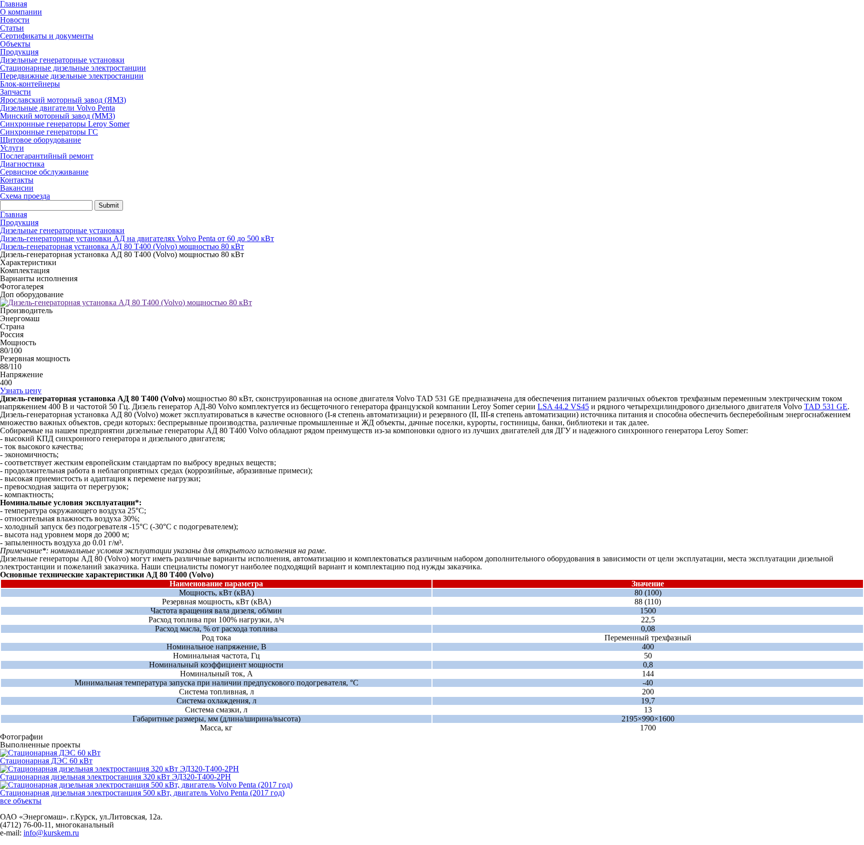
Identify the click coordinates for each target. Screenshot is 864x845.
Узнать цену (21, 390)
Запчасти (15, 92)
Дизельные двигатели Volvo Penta (57, 108)
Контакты (17, 180)
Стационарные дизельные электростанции (73, 68)
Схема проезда (25, 196)
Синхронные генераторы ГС (49, 132)
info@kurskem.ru (51, 832)
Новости (15, 20)
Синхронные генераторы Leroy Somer (65, 124)
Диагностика (22, 164)
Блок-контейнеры (30, 84)
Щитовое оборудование (40, 140)
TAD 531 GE (826, 406)
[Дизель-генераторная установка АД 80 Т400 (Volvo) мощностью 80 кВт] (126, 302)
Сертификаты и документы (47, 36)
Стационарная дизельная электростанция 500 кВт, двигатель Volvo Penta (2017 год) (142, 792)
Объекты (15, 44)
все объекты (21, 800)
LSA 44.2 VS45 (563, 406)
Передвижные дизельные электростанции (72, 76)
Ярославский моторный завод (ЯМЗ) (63, 100)
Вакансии (17, 188)
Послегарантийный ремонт (47, 156)
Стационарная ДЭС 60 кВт (46, 760)
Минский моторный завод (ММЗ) (57, 116)
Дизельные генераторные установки (62, 60)
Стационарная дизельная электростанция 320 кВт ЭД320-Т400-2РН (115, 776)
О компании (21, 12)
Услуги (12, 148)
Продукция (19, 52)
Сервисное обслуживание (44, 172)
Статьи (12, 28)
